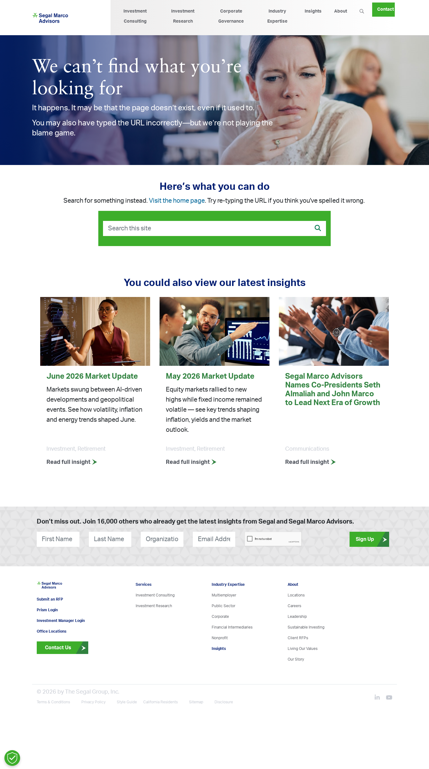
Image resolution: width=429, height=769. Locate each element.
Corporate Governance (231, 16)
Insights (313, 11)
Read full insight (69, 462)
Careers (294, 606)
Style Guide (127, 711)
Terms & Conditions (53, 711)
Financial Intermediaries (232, 627)
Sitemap (196, 711)
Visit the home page (177, 201)
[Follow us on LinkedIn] (380, 708)
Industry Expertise (277, 16)
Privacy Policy (93, 711)
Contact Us (58, 657)
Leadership (297, 616)
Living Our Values (303, 649)
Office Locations (51, 641)
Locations (296, 595)
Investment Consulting (135, 16)
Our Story (296, 659)
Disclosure (224, 711)
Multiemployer (224, 595)
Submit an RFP (50, 609)
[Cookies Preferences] (12, 758)
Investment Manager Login (61, 630)
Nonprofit (220, 638)
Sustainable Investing (306, 627)
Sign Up (365, 539)
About (340, 11)
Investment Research (182, 16)
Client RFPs (298, 638)
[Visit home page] (49, 593)
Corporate (220, 616)
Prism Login (47, 619)
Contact (385, 7)
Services (143, 584)
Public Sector (223, 606)
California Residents (160, 711)
